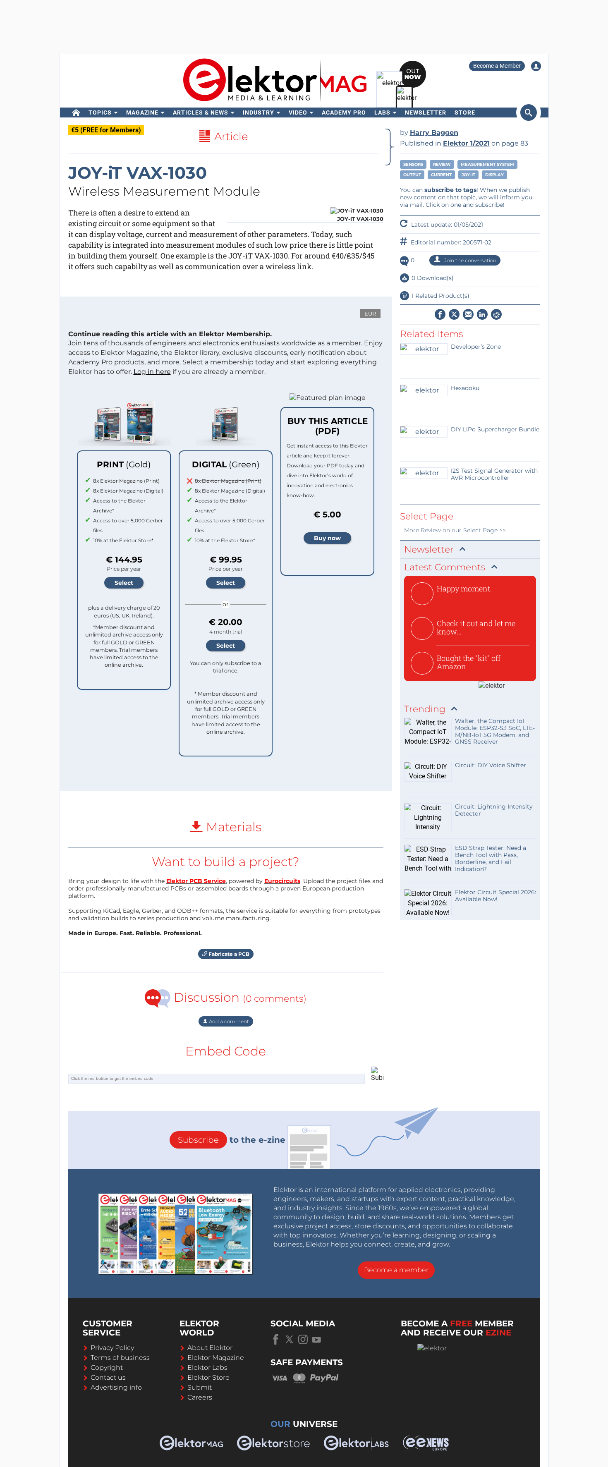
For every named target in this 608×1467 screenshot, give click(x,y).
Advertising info (116, 1387)
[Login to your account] (536, 66)
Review (442, 164)
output (412, 174)
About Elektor (209, 1348)
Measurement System (487, 164)
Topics (100, 112)
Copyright (107, 1367)
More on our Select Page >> (455, 530)
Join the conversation (469, 260)
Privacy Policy (112, 1348)
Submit (199, 1387)
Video (298, 112)
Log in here (152, 372)
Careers (199, 1397)
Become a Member (497, 65)
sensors (413, 164)
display (494, 174)
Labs (382, 112)
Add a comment (228, 1021)
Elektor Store (208, 1377)
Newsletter (425, 112)
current (441, 174)
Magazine (142, 112)
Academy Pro (344, 112)
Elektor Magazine (215, 1358)
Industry (258, 112)
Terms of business (120, 1358)
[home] (76, 112)
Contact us (108, 1377)
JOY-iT (468, 174)
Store (465, 112)
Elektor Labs (207, 1367)
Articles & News (200, 112)
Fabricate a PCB (228, 954)
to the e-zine (231, 1140)
